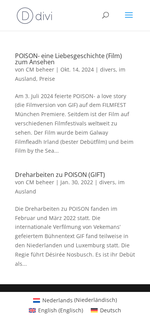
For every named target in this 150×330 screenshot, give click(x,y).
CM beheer (40, 69)
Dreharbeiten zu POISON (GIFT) (60, 174)
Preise (47, 78)
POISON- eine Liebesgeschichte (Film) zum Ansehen (68, 59)
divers (108, 69)
